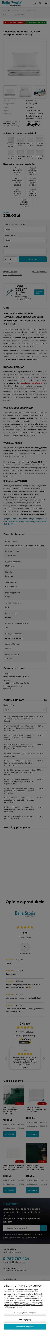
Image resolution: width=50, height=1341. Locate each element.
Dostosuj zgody (25, 1320)
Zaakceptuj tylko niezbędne (25, 1313)
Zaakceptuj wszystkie (25, 1327)
